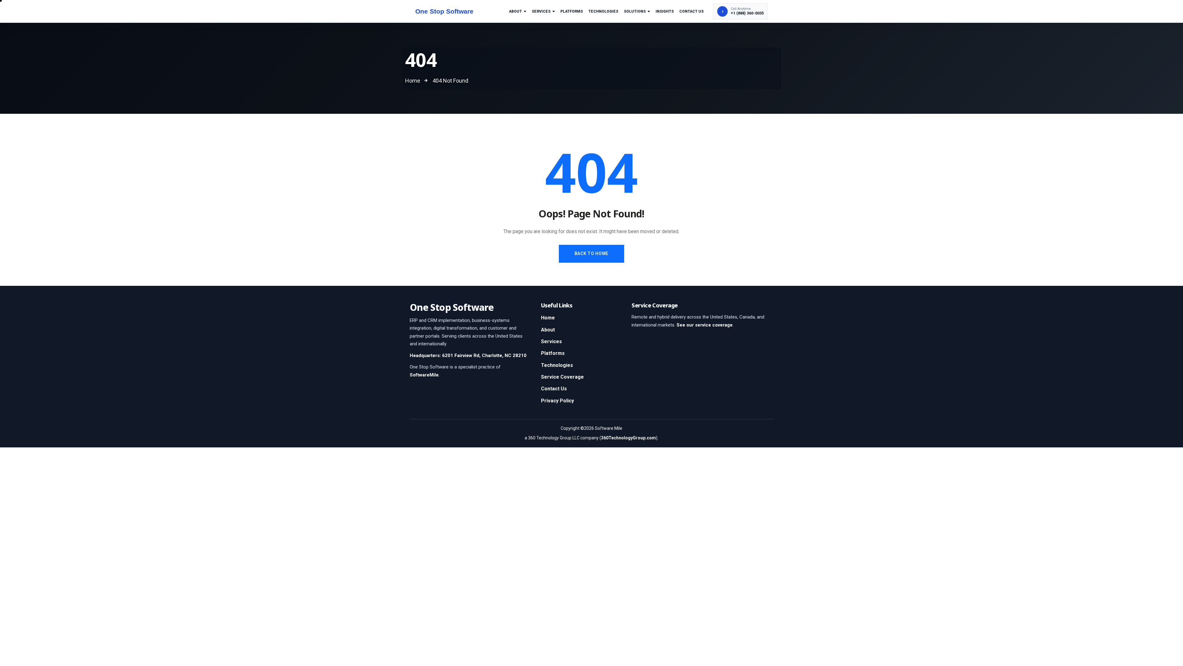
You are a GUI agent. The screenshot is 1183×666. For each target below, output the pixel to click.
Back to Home (591, 253)
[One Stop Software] (450, 11)
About (515, 11)
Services (541, 11)
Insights (665, 11)
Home (548, 318)
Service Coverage (562, 377)
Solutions (635, 11)
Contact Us (691, 11)
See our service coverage (705, 325)
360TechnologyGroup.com (628, 437)
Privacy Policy (557, 401)
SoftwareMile (424, 375)
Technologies (603, 11)
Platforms (571, 11)
